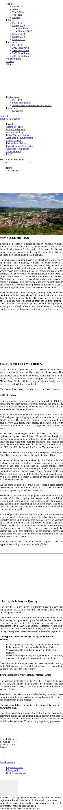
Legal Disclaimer (14, 767)
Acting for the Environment (19, 137)
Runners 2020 (25, 31)
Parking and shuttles (16, 129)
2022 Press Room (20, 47)
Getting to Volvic (14, 126)
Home (9, 168)
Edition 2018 (18, 36)
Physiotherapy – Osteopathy (19, 146)
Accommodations (14, 132)
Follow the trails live (16, 143)
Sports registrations (21, 102)
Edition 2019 (18, 34)
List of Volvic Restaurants (18, 135)
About (15, 9)
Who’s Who (18, 12)
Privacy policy (13, 770)
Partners (16, 17)
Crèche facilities (14, 140)
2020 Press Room (20, 53)
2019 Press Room (20, 56)
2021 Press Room (20, 50)
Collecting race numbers (18, 148)
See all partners (7, 762)
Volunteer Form (13, 151)
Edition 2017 (18, 39)
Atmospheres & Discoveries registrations (32, 105)
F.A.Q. (9, 154)
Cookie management (16, 773)
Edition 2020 (18, 25)
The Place (17, 14)
